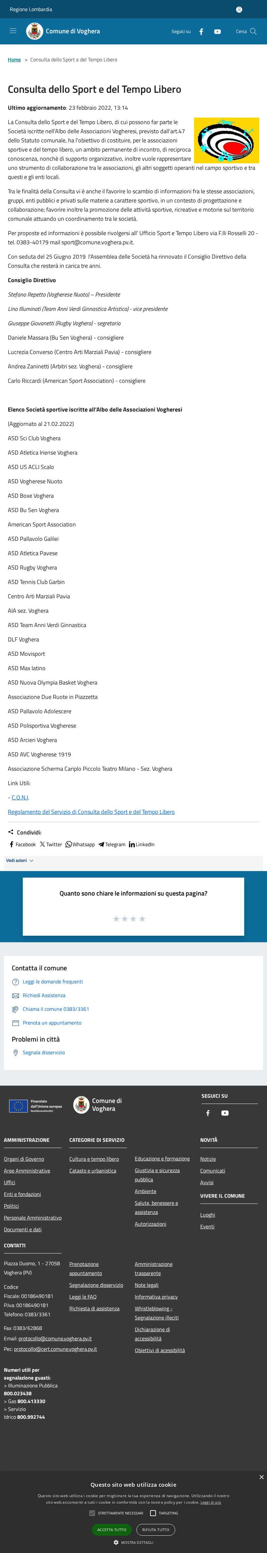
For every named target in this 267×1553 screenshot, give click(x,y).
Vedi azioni (17, 860)
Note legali (147, 1285)
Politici (11, 1206)
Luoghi (207, 1215)
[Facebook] (198, 31)
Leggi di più (211, 1502)
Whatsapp (84, 844)
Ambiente (145, 1191)
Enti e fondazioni (22, 1194)
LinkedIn (145, 844)
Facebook (26, 844)
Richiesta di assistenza (94, 1308)
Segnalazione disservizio (96, 1285)
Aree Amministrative (27, 1170)
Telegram (115, 844)
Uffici (9, 1182)
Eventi (207, 1226)
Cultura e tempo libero (94, 1159)
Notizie (208, 1159)
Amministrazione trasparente (154, 1268)
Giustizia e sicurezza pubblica (157, 1174)
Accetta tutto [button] (111, 1529)
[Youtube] (214, 31)
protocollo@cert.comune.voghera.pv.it (55, 1349)
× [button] (261, 1477)
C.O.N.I (20, 797)
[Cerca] (253, 31)
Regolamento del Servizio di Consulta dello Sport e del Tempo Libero (91, 811)
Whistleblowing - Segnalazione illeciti (157, 1312)
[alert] (133, 1512)
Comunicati (212, 1170)
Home (14, 59)
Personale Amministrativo (33, 1217)
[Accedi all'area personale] (239, 10)
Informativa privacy (156, 1297)
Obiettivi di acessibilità (160, 1350)
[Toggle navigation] (13, 31)
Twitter (54, 844)
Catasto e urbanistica (92, 1170)
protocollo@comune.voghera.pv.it (55, 1338)
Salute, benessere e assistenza (156, 1207)
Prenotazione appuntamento (85, 1268)
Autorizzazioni (150, 1224)
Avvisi (207, 1182)
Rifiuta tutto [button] (155, 1529)
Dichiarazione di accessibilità (152, 1333)
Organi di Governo (24, 1159)
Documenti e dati (23, 1229)
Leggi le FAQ (83, 1297)
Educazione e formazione (162, 1158)
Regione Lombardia (31, 9)
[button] (134, 1542)
